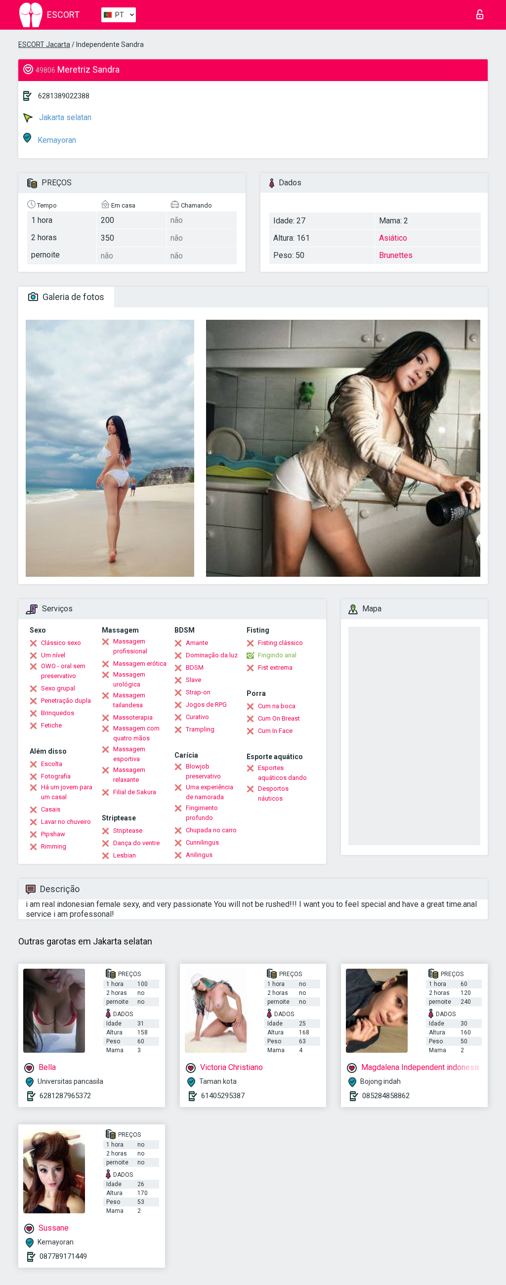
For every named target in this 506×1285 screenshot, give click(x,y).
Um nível (53, 655)
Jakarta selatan (64, 117)
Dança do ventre (136, 843)
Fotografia (56, 776)
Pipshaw (53, 834)
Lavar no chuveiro (66, 821)
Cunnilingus (202, 842)
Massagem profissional (130, 646)
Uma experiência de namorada (209, 792)
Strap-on (198, 692)
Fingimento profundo (202, 812)
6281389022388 (63, 95)
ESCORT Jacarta (44, 44)
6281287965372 (65, 1095)
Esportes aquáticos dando (282, 772)
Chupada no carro (211, 830)
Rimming (53, 846)
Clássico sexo (61, 642)
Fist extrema (275, 667)
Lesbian (124, 855)
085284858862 (386, 1095)
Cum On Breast (279, 718)
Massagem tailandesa (129, 700)
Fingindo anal (277, 655)
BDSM (195, 667)
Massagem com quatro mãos (136, 733)
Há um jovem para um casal (66, 792)
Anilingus (199, 854)
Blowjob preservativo (203, 771)
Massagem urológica (129, 679)
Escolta (51, 764)
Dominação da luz (212, 655)
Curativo (197, 717)
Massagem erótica (140, 663)
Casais (50, 809)
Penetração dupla (66, 700)
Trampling (200, 729)
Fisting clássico (280, 642)
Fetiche (51, 725)
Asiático (393, 238)
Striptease (127, 830)
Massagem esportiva (129, 754)
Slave (193, 680)
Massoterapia (133, 717)
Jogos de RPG (206, 704)
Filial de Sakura (134, 792)
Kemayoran (56, 140)
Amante (197, 642)
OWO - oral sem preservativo (63, 671)
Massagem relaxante (129, 774)
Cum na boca (276, 706)
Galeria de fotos (72, 297)
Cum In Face (275, 730)
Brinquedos (57, 713)
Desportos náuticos (273, 793)
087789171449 (63, 1256)
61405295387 (223, 1095)
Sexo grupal (58, 688)
